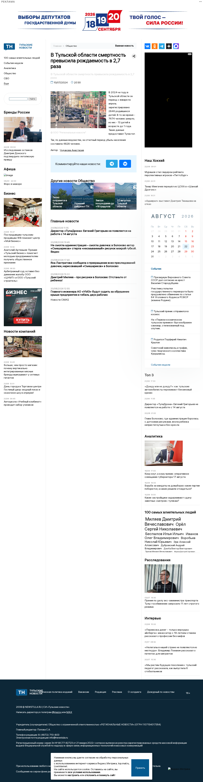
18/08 (147, 471)
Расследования (157, 560)
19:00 (153, 483)
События (156, 268)
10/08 (147, 494)
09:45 (12, 398)
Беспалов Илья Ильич (164, 533)
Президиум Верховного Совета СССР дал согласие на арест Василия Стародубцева (170, 280)
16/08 (147, 483)
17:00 (153, 471)
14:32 (12, 247)
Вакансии (83, 691)
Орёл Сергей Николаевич (165, 527)
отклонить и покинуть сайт (100, 775)
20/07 (147, 659)
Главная (57, 45)
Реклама (117, 691)
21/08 (6, 232)
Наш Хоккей (154, 160)
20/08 (147, 413)
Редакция (100, 691)
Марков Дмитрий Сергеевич (184, 552)
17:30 (153, 381)
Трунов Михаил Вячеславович (159, 551)
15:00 (153, 624)
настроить (73, 775)
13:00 (153, 494)
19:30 (153, 597)
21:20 (153, 413)
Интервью (153, 618)
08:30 (12, 268)
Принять (140, 767)
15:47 (12, 232)
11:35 (153, 398)
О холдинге (134, 691)
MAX (69, 712)
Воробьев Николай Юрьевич (170, 540)
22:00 (13, 181)
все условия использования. (84, 772)
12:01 (12, 383)
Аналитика (10, 68)
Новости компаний (19, 331)
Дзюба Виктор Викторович (178, 548)
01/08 (147, 624)
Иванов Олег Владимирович (171, 536)
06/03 (6, 181)
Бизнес (10, 193)
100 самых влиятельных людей (22, 57)
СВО (6, 78)
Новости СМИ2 (60, 299)
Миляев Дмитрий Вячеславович (163, 521)
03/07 (147, 597)
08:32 (153, 642)
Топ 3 (149, 375)
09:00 (13, 147)
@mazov (57, 712)
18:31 (153, 195)
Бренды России (17, 112)
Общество (10, 73)
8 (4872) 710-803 (48, 734)
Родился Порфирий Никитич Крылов (168, 341)
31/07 (147, 642)
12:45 (12, 362)
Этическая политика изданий (55, 691)
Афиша (10, 169)
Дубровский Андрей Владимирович (164, 547)
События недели (13, 63)
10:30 (153, 659)
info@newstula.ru (58, 737)
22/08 (6, 147)
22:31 (153, 181)
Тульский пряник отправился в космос (170, 313)
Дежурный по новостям (160, 691)
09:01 (153, 166)
